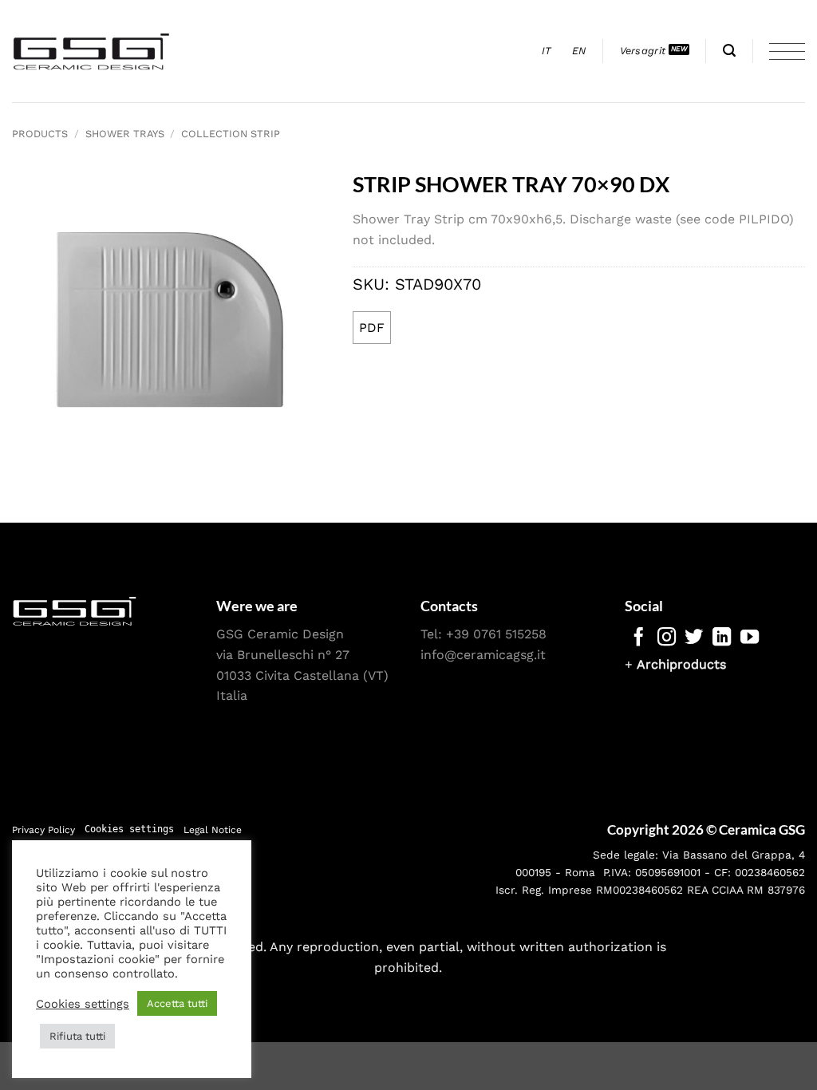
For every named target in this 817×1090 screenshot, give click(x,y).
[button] (729, 50)
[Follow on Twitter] (694, 638)
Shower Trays (124, 134)
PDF (372, 327)
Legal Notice (213, 829)
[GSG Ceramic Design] (92, 51)
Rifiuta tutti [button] (77, 1036)
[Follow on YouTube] (749, 638)
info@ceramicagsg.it (483, 654)
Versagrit (642, 51)
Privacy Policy (43, 829)
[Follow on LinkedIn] (721, 638)
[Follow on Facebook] (639, 638)
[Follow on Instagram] (666, 638)
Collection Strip (230, 134)
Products (40, 134)
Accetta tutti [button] (177, 1003)
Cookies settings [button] (129, 829)
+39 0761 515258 (496, 634)
